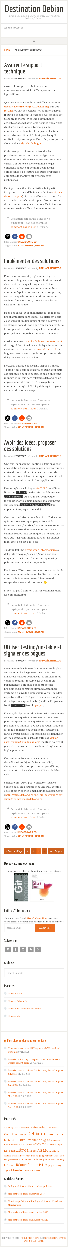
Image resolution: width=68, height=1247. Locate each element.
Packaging (37, 1155)
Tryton (7, 1170)
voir (54, 192)
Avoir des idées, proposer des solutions (30, 445)
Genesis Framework (55, 1238)
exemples (16, 196)
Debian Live (10, 1140)
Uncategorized (27, 241)
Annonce (17, 1128)
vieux (7, 196)
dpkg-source (53, 1140)
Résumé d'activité (31, 1164)
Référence (9, 1165)
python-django (41, 1159)
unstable (26, 1170)
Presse (56, 1156)
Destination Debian (34, 8)
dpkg (42, 1140)
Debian (39, 245)
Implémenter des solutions (31, 260)
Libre (21, 1150)
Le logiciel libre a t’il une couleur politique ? (31, 1186)
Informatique (54, 1144)
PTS (21, 1159)
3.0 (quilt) (8, 1127)
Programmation (11, 1159)
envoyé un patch (46, 349)
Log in (41, 1240)
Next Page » (56, 851)
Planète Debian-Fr (17, 1001)
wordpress (35, 1170)
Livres (31, 1150)
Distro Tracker (27, 1140)
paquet (39, 705)
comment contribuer (23, 226)
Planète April (15, 993)
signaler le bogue (31, 143)
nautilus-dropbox (11, 1156)
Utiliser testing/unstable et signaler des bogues (33, 650)
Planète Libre (15, 1016)
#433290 (41, 488)
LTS (39, 1150)
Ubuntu (16, 1170)
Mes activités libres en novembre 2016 (28, 1219)
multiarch (54, 1151)
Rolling (61, 1160)
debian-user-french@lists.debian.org (26, 106)
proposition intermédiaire (41, 549)
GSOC (32, 1144)
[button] (7, 236)
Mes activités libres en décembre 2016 (28, 1212)
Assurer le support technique (23, 68)
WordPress (30, 1240)
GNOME (25, 1144)
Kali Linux (9, 1150)
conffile (52, 1127)
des (60, 192)
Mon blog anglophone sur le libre (26, 1040)
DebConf (23, 1134)
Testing (58, 1165)
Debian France (53, 1134)
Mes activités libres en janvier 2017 (26, 1193)
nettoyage (25, 1155)
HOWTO (40, 1144)
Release (54, 1159)
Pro (62, 1155)
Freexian (16, 1145)
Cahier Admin (38, 1127)
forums (8, 110)
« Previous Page (14, 851)
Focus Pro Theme (30, 1238)
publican (28, 1159)
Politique (48, 1155)
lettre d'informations (36, 918)
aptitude (24, 1128)
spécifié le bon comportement (43, 341)
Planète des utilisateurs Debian (24, 1008)
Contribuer (25, 245)
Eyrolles (8, 1144)
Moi (46, 1150)
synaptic (51, 1165)
